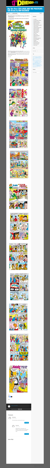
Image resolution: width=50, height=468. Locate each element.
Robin (33, 64)
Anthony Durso (37, 56)
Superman (38, 65)
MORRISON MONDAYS (37, 35)
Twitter (21, 409)
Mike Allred (35, 63)
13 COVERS (35, 19)
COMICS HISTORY (14, 13)
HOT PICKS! (35, 33)
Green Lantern (34, 61)
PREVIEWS (35, 40)
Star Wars (36, 65)
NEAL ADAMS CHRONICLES (37, 38)
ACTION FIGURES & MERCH (37, 20)
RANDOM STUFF (36, 41)
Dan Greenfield (16, 16)
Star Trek (34, 65)
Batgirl (34, 57)
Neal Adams (38, 63)
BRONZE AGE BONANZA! (37, 22)
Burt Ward (36, 58)
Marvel (36, 62)
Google (18, 409)
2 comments (11, 17)
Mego (38, 62)
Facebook (19, 409)
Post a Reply (26, 422)
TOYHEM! (36, 66)
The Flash (41, 65)
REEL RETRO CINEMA (36, 42)
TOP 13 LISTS (35, 45)
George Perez (37, 60)
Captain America (39, 58)
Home (8, 13)
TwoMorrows (39, 66)
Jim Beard (41, 61)
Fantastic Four (34, 60)
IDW (36, 61)
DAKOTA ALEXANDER (36, 28)
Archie (39, 56)
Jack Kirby (38, 61)
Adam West (34, 56)
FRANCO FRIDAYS (36, 32)
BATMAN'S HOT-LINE (36, 21)
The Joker (34, 66)
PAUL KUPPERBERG (36, 39)
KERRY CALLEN (36, 34)
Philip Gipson (14, 417)
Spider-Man (38, 64)
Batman (37, 57)
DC (33, 60)
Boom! (34, 58)
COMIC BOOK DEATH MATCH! (37, 25)
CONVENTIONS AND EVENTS (37, 27)
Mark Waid (34, 62)
